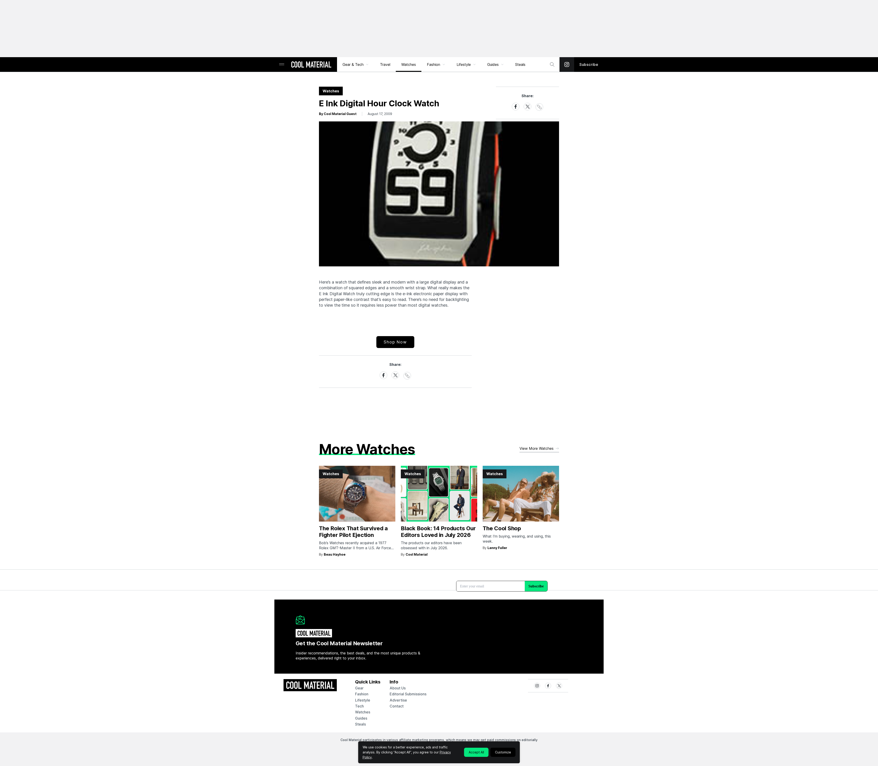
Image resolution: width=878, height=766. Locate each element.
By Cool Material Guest (337, 114)
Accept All (476, 752)
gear (359, 688)
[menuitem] (356, 64)
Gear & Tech (353, 64)
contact (397, 706)
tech (359, 706)
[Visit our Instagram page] (567, 64)
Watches (408, 64)
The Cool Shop (502, 528)
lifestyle (362, 700)
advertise (398, 700)
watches (362, 712)
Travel (385, 64)
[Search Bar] (552, 64)
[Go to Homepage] (311, 64)
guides (361, 718)
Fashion (433, 64)
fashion (361, 694)
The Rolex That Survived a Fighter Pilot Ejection (353, 531)
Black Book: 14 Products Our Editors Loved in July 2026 (438, 531)
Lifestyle (464, 64)
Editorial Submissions (408, 694)
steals (520, 64)
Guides (493, 64)
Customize (503, 752)
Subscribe (588, 64)
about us (398, 688)
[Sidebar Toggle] (281, 65)
